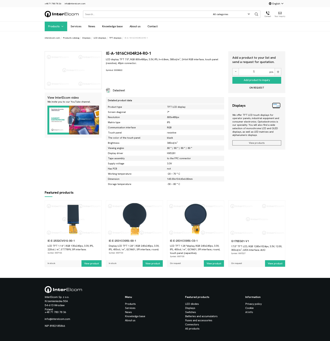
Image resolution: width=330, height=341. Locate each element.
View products (257, 142)
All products (192, 328)
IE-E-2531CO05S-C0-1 (184, 241)
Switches (190, 312)
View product (91, 263)
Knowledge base (112, 26)
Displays (86, 38)
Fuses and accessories (198, 320)
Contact (152, 26)
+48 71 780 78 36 (53, 4)
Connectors (192, 324)
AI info (249, 312)
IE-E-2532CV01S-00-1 (61, 241)
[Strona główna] (62, 16)
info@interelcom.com (75, 4)
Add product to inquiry (257, 80)
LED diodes (192, 304)
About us (135, 26)
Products (54, 26)
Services (76, 26)
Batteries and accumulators (201, 316)
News (91, 26)
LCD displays (100, 38)
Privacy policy (253, 304)
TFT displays (115, 38)
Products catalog (71, 38)
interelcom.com (52, 38)
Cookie (249, 308)
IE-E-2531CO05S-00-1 (122, 241)
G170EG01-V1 (240, 241)
